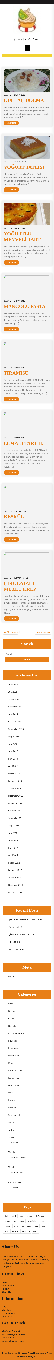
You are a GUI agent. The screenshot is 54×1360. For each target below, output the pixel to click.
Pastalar (14, 1142)
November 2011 (15, 892)
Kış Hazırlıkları (15, 1070)
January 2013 (14, 788)
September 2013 (16, 729)
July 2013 (12, 744)
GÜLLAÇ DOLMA (24, 100)
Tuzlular (12, 1152)
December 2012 (15, 796)
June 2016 (13, 684)
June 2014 (13, 714)
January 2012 (14, 877)
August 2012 (14, 825)
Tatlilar (11, 1137)
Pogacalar (12, 1100)
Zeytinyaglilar (14, 1182)
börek (14, 1216)
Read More (11, 123)
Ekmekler (12, 1040)
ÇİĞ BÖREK (14, 942)
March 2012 (14, 862)
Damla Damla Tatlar (27, 39)
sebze (16, 1226)
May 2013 (13, 758)
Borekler (12, 1011)
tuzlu (6, 1231)
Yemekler (12, 1167)
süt (23, 1226)
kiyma (22, 1221)
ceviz (21, 1216)
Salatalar (14, 1187)
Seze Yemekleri (15, 1115)
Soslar (11, 1122)
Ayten (9, 95)
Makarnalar (13, 1085)
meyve (42, 1221)
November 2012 (15, 803)
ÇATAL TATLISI (15, 927)
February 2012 (15, 870)
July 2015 (12, 691)
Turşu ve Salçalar (18, 1157)
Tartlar (11, 1130)
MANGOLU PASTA (24, 306)
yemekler (15, 1231)
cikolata (29, 1216)
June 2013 (13, 751)
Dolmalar (12, 1026)
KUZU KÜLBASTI (16, 949)
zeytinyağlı (26, 1231)
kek (15, 1221)
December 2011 (15, 885)
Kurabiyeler (13, 1078)
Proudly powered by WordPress (17, 1353)
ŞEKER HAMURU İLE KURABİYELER (25, 919)
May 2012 (13, 848)
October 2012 (14, 810)
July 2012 (12, 833)
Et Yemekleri (14, 1048)
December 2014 (15, 706)
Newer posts (42, 632)
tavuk (44, 1226)
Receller (12, 1107)
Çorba (35, 1231)
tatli (36, 1226)
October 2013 (14, 721)
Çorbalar (12, 1018)
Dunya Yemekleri (16, 1033)
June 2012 (13, 840)
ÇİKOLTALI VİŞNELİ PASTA (21, 934)
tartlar (29, 1226)
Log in (11, 976)
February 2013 (15, 781)
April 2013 (13, 766)
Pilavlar (11, 1092)
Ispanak (7, 1221)
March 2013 (14, 773)
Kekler (11, 1063)
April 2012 (13, 855)
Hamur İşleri (14, 1055)
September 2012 (16, 818)
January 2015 (14, 699)
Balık (10, 1003)
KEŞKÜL (14, 516)
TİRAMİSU (16, 373)
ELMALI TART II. (23, 443)
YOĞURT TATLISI (24, 167)
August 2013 (14, 736)
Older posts (12, 632)
